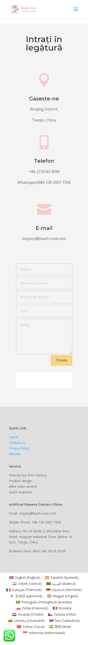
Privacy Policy (19, 448)
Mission (15, 454)
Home (13, 437)
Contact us (17, 442)
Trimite (61, 360)
